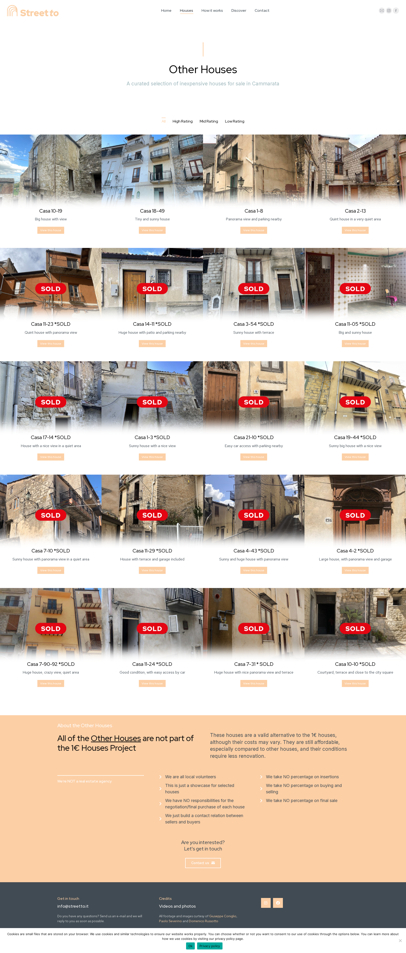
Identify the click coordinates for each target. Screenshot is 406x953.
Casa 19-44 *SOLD (355, 437)
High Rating (183, 121)
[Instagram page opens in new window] (389, 11)
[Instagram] (266, 903)
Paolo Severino (170, 921)
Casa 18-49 (152, 211)
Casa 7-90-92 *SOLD (51, 664)
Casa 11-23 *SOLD (50, 324)
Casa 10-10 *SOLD (355, 664)
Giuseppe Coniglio (222, 916)
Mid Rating (209, 121)
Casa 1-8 (254, 211)
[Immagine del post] (51, 175)
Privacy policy (209, 946)
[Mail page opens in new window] (382, 11)
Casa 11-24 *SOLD (152, 664)
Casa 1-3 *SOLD (152, 437)
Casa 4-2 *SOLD (355, 551)
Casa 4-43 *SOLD (254, 551)
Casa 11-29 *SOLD (152, 551)
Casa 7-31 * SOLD (253, 664)
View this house (50, 230)
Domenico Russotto (203, 921)
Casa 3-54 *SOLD (254, 324)
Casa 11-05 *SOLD (355, 324)
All (164, 121)
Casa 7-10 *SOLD (50, 551)
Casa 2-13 (355, 211)
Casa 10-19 (50, 211)
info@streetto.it (73, 906)
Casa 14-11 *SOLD (152, 324)
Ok (190, 946)
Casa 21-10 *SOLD (254, 437)
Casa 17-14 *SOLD (51, 437)
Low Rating (234, 121)
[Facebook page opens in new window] (396, 11)
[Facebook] (278, 903)
